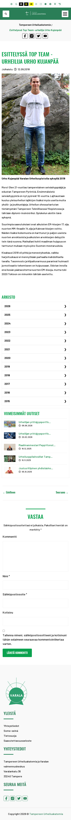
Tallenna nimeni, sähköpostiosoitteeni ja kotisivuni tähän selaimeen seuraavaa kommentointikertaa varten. (35, 639)
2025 (7, 314)
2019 (7, 366)
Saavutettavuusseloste (18, 740)
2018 (7, 375)
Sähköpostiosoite (15, 594)
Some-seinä (11, 730)
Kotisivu (8, 612)
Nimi (6, 576)
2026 (7, 306)
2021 (7, 349)
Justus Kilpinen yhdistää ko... (36, 468)
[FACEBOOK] (25, 36)
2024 (7, 323)
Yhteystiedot (11, 725)
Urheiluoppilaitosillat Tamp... (36, 456)
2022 (7, 340)
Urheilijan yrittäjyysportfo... (35, 422)
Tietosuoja (10, 735)
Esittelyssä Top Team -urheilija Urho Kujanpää (30, 57)
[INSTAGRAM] (31, 36)
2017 (7, 383)
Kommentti (10, 536)
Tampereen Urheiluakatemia (35, 24)
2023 (7, 331)
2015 (7, 401)
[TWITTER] (38, 36)
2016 (7, 392)
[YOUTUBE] (45, 36)
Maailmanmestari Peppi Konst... (37, 445)
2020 (7, 357)
